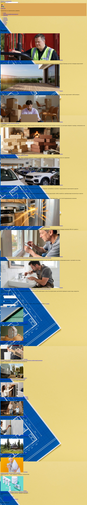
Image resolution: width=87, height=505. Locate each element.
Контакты (5, 15)
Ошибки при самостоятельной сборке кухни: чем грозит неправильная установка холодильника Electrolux (25, 226)
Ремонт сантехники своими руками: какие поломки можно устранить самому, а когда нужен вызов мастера (25, 288)
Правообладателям (7, 497)
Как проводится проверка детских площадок (11, 61)
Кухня (4, 21)
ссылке (47, 303)
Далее (6, 293)
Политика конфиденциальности (10, 14)
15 (4, 293)
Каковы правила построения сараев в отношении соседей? (14, 416)
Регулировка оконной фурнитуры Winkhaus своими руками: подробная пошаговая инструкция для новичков (26, 257)
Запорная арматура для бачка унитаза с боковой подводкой (14, 491)
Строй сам (3, 8)
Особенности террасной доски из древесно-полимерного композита (16, 92)
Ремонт (5, 23)
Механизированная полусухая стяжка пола (10, 196)
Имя (2, 296)
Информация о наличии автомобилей (9, 186)
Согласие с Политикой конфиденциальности (11, 298)
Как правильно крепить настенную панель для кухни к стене (15, 435)
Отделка (5, 22)
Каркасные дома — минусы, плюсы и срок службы (12, 341)
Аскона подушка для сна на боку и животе (10, 473)
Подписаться (3, 306)
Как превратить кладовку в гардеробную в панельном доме (14, 398)
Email (2, 297)
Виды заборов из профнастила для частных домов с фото (14, 322)
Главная (5, 17)
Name (2, 305)
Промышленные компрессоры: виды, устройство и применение (15, 191)
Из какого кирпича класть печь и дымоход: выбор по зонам (14, 155)
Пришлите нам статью (8, 496)
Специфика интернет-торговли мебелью (10, 123)
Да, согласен (7, 301)
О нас (4, 13)
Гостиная (5, 18)
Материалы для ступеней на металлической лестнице (13, 379)
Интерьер (5, 20)
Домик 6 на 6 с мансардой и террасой (9, 454)
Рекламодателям (7, 500)
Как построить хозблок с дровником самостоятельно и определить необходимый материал (21, 360)
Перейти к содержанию (6, 1)
